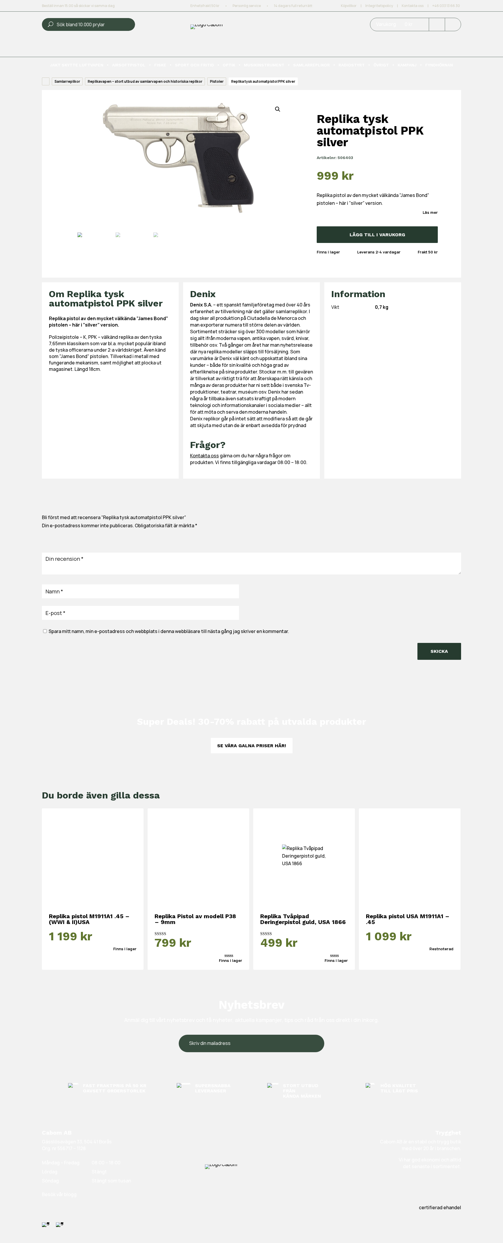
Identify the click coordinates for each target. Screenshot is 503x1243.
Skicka (439, 651)
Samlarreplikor (311, 65)
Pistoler (217, 81)
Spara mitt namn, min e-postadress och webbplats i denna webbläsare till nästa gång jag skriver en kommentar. (169, 631)
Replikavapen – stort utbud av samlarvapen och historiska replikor (145, 81)
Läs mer (430, 212)
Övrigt (381, 65)
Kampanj (407, 65)
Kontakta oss (413, 5)
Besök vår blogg (59, 1194)
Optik (229, 65)
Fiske (160, 65)
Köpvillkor (349, 5)
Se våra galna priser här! (251, 745)
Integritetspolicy (379, 5)
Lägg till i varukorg (377, 234)
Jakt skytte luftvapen (76, 65)
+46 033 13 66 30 (446, 5)
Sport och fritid (194, 65)
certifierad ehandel (440, 1207)
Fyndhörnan (439, 65)
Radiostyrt (352, 65)
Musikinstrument (264, 65)
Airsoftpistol (129, 65)
